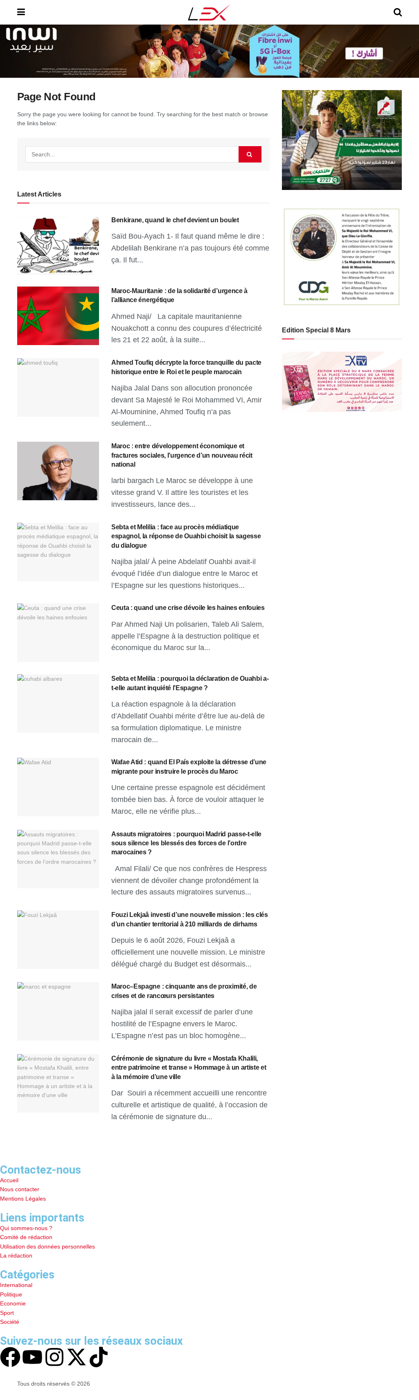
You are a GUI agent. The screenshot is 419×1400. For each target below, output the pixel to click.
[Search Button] (398, 12)
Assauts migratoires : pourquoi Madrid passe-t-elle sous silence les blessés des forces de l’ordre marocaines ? (186, 843)
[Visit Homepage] (209, 12)
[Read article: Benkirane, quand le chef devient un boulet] (58, 245)
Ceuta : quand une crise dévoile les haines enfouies (188, 607)
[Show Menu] (21, 12)
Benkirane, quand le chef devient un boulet (175, 220)
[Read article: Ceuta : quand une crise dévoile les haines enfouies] (58, 632)
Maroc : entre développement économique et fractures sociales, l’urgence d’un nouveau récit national (181, 455)
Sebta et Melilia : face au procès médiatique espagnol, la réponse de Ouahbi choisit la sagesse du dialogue (186, 536)
